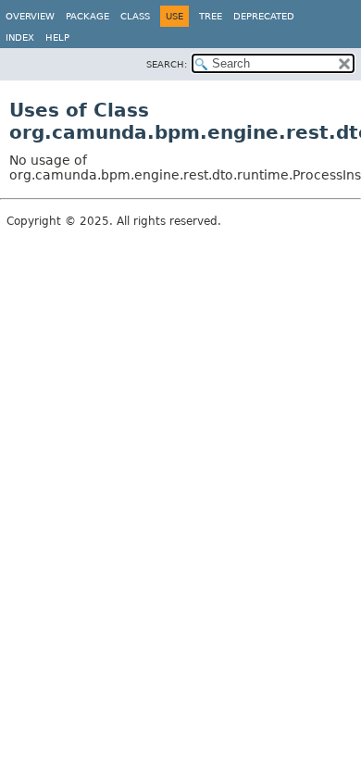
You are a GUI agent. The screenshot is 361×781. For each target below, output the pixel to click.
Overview (30, 16)
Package (87, 16)
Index (20, 37)
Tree (210, 16)
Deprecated (263, 16)
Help (57, 37)
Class (135, 16)
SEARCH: (166, 64)
